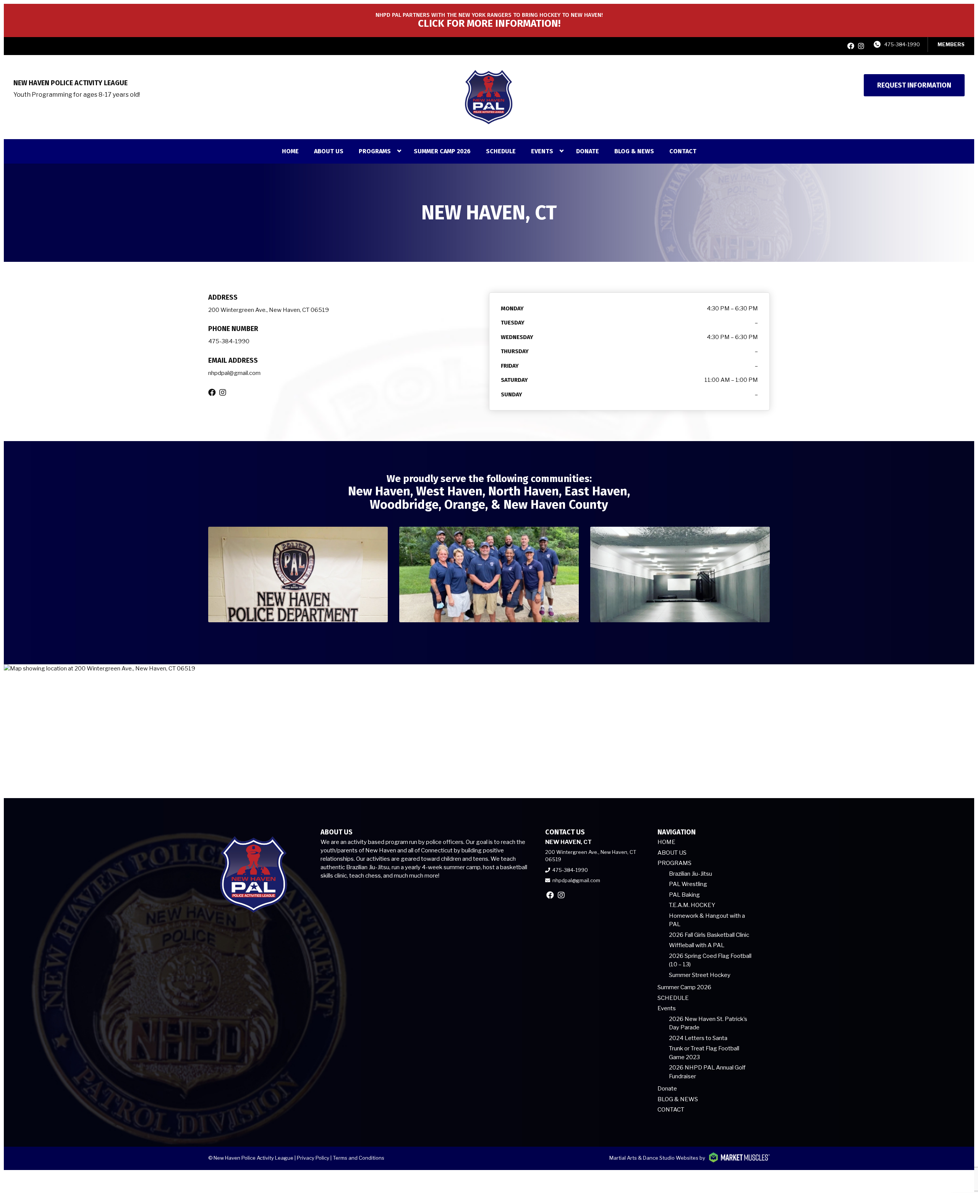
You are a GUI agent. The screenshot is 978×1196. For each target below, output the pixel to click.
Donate (587, 151)
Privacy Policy (313, 1158)
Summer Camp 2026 (442, 151)
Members (951, 44)
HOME (290, 151)
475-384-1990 (902, 44)
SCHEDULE (501, 151)
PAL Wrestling (688, 884)
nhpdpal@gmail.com (234, 373)
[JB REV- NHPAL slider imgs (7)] (298, 574)
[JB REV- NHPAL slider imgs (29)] (489, 574)
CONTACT (682, 151)
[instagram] (861, 46)
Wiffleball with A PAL (696, 945)
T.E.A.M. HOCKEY (692, 905)
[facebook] (850, 46)
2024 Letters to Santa (698, 1038)
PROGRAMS (375, 151)
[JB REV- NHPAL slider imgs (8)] (680, 574)
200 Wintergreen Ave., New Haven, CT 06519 (268, 310)
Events (542, 151)
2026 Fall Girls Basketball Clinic (709, 934)
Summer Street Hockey (699, 975)
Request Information (914, 85)
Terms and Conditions (358, 1158)
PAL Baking (684, 894)
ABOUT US (328, 151)
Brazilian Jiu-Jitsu (690, 873)
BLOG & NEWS (634, 151)
